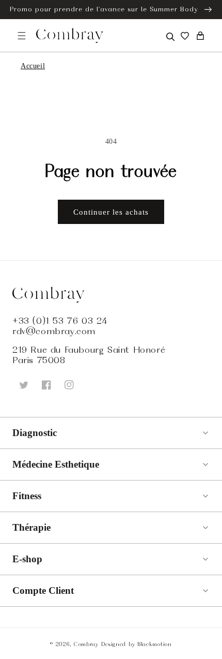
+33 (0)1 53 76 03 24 (59, 320)
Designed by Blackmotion (136, 644)
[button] (169, 36)
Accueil (33, 66)
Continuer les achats (111, 212)
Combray (86, 644)
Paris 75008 (39, 360)
